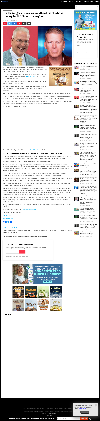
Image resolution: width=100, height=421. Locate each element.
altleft (71, 1)
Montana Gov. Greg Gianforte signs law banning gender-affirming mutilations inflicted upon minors (88, 226)
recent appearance (30, 76)
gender (97, 1)
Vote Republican (12, 232)
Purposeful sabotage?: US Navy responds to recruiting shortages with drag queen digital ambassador (88, 119)
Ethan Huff (14, 20)
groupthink (63, 1)
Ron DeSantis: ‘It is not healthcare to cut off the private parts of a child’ (88, 180)
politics (49, 230)
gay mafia (20, 230)
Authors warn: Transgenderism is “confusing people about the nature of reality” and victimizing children (88, 128)
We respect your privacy (42, 411)
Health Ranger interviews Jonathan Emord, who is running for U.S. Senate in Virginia (88, 90)
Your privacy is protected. (11, 256)
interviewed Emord (32, 150)
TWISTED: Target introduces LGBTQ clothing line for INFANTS (88, 67)
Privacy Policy (50, 415)
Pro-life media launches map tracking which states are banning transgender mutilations (88, 83)
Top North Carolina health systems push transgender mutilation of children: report (87, 210)
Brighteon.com (7, 215)
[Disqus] (37, 336)
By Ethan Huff (88, 78)
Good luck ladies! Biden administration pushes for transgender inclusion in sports (88, 233)
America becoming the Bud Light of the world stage (88, 164)
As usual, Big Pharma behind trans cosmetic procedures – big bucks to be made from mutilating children (88, 145)
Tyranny (69, 230)
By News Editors (89, 114)
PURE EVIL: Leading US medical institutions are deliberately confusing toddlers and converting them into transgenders (88, 218)
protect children (57, 230)
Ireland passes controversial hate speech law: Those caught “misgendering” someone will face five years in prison (88, 98)
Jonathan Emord (42, 230)
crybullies (78, 1)
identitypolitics (88, 1)
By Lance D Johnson (89, 195)
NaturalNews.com (8, 218)
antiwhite (14, 230)
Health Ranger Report (30, 230)
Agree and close (84, 412)
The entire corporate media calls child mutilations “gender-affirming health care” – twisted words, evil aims (88, 75)
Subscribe (84, 419)
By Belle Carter (89, 229)
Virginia (5, 232)
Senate (64, 230)
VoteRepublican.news (29, 209)
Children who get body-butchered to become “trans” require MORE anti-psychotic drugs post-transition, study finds (88, 137)
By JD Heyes (88, 69)
